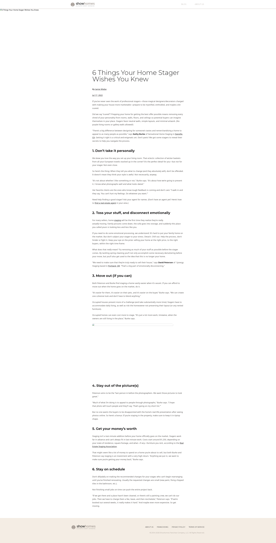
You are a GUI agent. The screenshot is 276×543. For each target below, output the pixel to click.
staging (117, 220)
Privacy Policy (178, 527)
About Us (199, 4)
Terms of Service (196, 527)
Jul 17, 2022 (97, 95)
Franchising (162, 527)
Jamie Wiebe (101, 89)
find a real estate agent (105, 203)
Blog (184, 4)
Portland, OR (114, 266)
